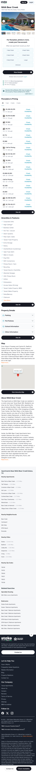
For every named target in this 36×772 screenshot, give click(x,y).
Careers (3, 691)
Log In (31, 2)
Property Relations (7, 675)
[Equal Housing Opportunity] (18, 639)
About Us (4, 688)
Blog (2, 672)
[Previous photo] (3, 21)
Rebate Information (7, 670)
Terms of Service (6, 696)
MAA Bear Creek (9, 7)
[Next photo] (32, 21)
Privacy (3, 699)
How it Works (5, 664)
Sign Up (24, 2)
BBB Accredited (6, 704)
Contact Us (10, 769)
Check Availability (28, 110)
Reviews (4, 694)
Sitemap (4, 702)
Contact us (18, 652)
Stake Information (28, 736)
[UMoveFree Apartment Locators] (6, 639)
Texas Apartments (7, 685)
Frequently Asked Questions (10, 667)
